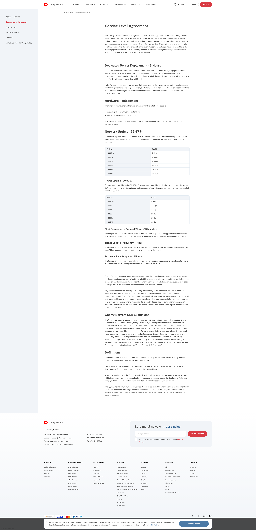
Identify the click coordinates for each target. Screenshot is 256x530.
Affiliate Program (170, 473)
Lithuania (144, 473)
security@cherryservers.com (62, 444)
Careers (192, 473)
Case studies (169, 470)
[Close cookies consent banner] (47, 522)
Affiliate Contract (13, 32)
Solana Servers (122, 470)
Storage (46, 473)
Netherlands (145, 470)
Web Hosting (121, 505)
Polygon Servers (122, 477)
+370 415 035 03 (96, 441)
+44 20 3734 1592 (97, 438)
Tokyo (143, 489)
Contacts (193, 467)
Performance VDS (98, 483)
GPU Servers (72, 473)
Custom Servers (73, 470)
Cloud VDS (96, 473)
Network (47, 477)
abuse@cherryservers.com (60, 441)
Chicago (143, 483)
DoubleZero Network (172, 493)
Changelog (169, 483)
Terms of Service (13, 17)
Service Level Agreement (16, 22)
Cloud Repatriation (123, 496)
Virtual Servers (48, 470)
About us (192, 470)
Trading (119, 499)
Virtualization (121, 502)
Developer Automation (172, 477)
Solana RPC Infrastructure (125, 483)
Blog (166, 467)
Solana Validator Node (124, 480)
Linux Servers (72, 486)
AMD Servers (72, 480)
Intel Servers (72, 483)
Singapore (144, 486)
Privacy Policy (12, 27)
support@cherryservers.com (61, 438)
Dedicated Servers (50, 467)
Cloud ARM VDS (98, 477)
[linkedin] (204, 516)
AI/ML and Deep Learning (125, 486)
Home (66, 12)
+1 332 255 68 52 (96, 435)
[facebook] (198, 516)
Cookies (9, 38)
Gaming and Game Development (127, 489)
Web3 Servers (72, 477)
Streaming (120, 493)
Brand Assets (194, 477)
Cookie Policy (153, 525)
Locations (144, 462)
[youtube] (210, 516)
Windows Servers (73, 489)
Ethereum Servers (122, 473)
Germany (144, 477)
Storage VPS (97, 470)
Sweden (143, 480)
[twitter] (192, 516)
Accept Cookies (194, 524)
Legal (71, 12)
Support (167, 486)
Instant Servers (73, 467)
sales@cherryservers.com (58, 435)
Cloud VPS (96, 467)
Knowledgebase (170, 480)
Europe (143, 467)
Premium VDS (97, 480)
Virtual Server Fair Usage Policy (19, 43)
